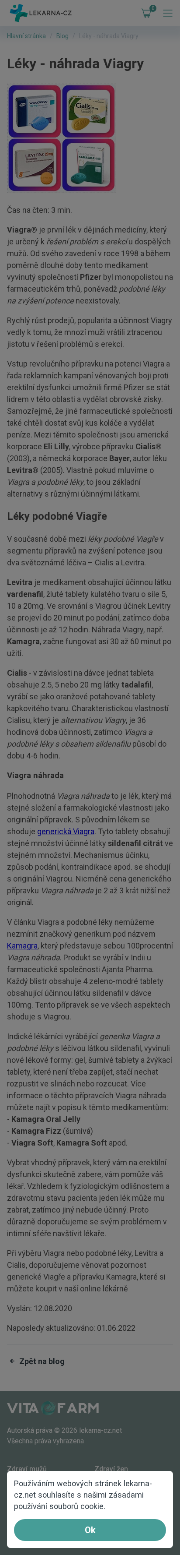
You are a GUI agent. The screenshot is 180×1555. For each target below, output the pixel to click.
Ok (90, 1530)
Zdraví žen (111, 1469)
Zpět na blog (42, 1361)
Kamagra (22, 945)
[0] (144, 13)
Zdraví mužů (27, 1469)
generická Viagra (65, 831)
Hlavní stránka (26, 35)
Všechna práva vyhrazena (45, 1441)
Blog (62, 35)
